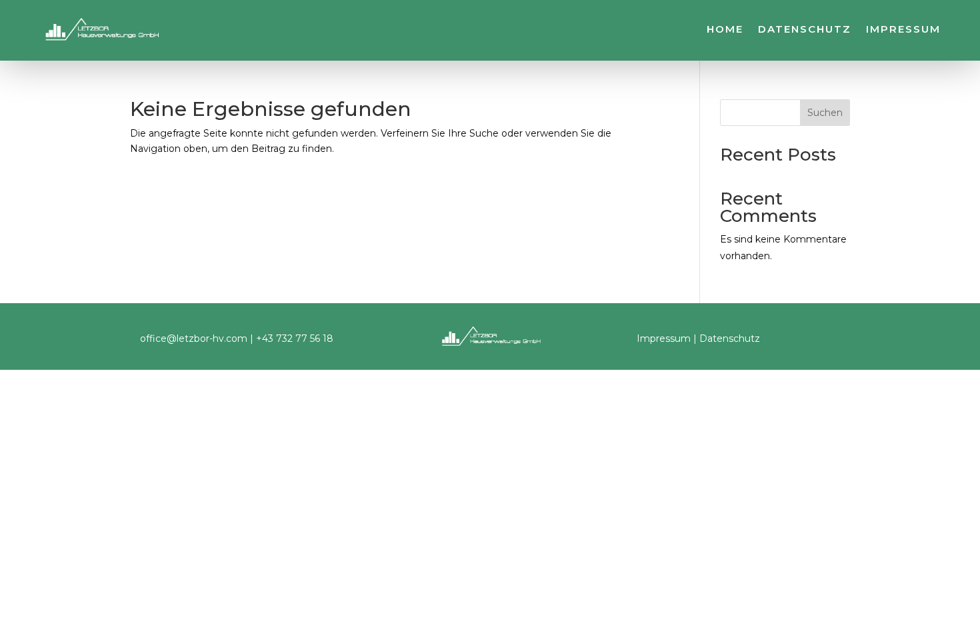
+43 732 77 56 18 (294, 338)
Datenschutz (804, 30)
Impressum (903, 30)
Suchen (825, 113)
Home (725, 30)
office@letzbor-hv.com (193, 338)
